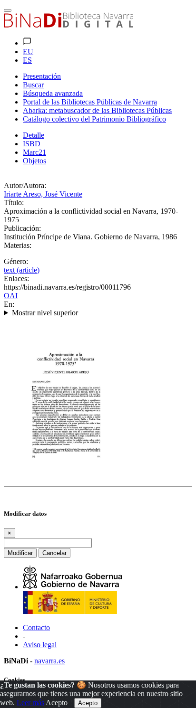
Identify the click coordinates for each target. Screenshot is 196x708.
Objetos (34, 161)
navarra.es (49, 661)
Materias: (17, 245)
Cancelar (54, 553)
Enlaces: (16, 278)
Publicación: (22, 228)
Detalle (33, 135)
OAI (11, 296)
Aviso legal (40, 645)
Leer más (30, 703)
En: (9, 304)
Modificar (20, 553)
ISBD (31, 144)
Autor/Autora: (25, 185)
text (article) (21, 270)
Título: (14, 202)
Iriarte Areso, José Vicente (43, 194)
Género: (16, 261)
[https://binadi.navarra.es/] (68, 25)
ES (27, 60)
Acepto (57, 703)
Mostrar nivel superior (45, 313)
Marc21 (34, 152)
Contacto (36, 627)
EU (28, 51)
